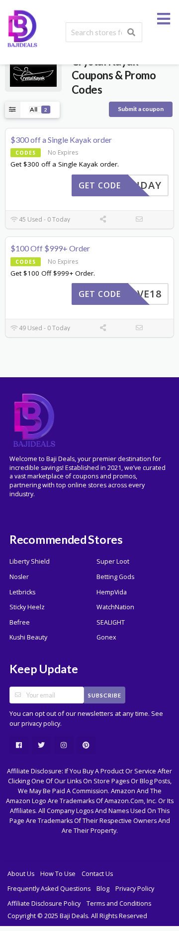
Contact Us (97, 874)
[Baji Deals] (22, 27)
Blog (102, 888)
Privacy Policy (134, 888)
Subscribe (104, 695)
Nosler (19, 577)
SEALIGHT (110, 622)
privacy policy (40, 723)
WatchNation (115, 607)
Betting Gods (115, 577)
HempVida (111, 592)
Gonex (106, 637)
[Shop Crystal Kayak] (33, 74)
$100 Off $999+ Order (50, 248)
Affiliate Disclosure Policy (44, 903)
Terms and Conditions (119, 903)
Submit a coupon (141, 109)
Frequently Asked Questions (48, 888)
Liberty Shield (29, 561)
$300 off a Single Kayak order (61, 139)
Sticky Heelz (27, 607)
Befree (19, 622)
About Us (20, 874)
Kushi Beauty (28, 637)
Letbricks (22, 592)
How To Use (58, 874)
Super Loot (112, 561)
